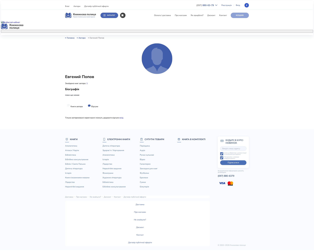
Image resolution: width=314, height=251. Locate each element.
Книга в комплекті (193, 139)
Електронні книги (118, 139)
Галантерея (145, 164)
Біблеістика (130, 47)
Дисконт (211, 15)
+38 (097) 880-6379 (217, 37)
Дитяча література (133, 60)
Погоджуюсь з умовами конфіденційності (231, 157)
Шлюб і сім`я (131, 101)
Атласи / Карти (132, 42)
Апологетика (131, 37)
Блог (67, 6)
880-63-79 (205, 5)
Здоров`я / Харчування (136, 106)
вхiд (121, 117)
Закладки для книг (148, 168)
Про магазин (181, 15)
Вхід (238, 5)
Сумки (143, 182)
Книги (74, 139)
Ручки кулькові (147, 155)
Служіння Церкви (133, 87)
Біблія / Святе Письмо (135, 56)
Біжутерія (144, 186)
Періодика (145, 146)
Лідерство (130, 74)
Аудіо (142, 150)
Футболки (144, 173)
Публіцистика (131, 92)
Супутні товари (154, 139)
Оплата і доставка (162, 15)
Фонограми (108, 173)
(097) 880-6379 (226, 176)
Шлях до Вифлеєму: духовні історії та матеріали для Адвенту (235, 153)
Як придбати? (197, 15)
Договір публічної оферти (96, 6)
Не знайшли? (95, 197)
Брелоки (144, 177)
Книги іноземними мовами (137, 69)
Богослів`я (130, 96)
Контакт (223, 15)
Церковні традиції (133, 83)
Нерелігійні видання (134, 78)
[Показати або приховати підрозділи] (159, 31)
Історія (128, 65)
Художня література (112, 177)
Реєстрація (226, 5)
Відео (142, 159)
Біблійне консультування (136, 51)
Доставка (69, 197)
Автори (76, 6)
